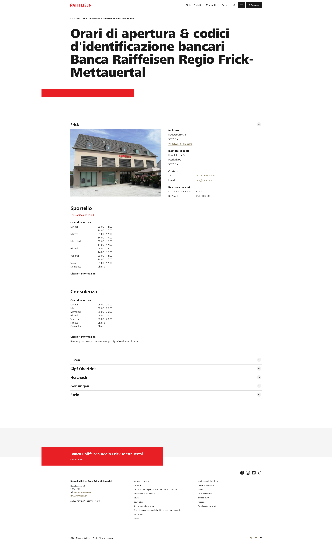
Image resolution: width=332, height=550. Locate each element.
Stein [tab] (74, 395)
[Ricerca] (233, 5)
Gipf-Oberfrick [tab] (83, 369)
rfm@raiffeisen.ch (205, 180)
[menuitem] (194, 5)
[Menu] (241, 5)
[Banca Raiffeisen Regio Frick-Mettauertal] (80, 5)
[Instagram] (248, 473)
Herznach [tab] (78, 377)
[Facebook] (242, 473)
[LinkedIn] (254, 473)
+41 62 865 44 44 (205, 175)
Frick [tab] (74, 124)
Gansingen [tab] (80, 386)
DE (251, 538)
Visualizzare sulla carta (180, 143)
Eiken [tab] (75, 360)
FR (256, 538)
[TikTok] (260, 473)
